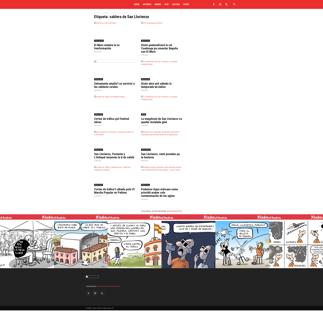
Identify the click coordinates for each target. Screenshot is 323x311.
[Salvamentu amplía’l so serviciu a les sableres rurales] (114, 70)
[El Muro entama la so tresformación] (114, 32)
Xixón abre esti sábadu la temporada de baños (156, 85)
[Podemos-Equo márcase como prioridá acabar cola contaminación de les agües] (161, 176)
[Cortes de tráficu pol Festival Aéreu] (114, 105)
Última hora (145, 41)
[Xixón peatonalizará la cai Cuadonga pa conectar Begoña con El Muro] (161, 32)
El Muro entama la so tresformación (107, 46)
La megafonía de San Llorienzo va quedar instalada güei (161, 120)
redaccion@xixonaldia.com (108, 286)
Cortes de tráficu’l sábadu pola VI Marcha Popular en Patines (114, 191)
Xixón (136, 4)
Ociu (167, 4)
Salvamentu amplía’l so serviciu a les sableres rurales (114, 85)
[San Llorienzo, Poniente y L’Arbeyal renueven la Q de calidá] (114, 141)
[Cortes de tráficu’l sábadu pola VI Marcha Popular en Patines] (114, 176)
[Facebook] (214, 4)
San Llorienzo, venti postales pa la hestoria (160, 155)
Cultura (176, 4)
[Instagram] (220, 4)
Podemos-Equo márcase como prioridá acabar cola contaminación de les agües (159, 193)
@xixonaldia (174, 211)
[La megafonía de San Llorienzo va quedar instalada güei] (161, 105)
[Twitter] (226, 4)
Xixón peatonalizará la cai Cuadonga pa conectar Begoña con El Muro (159, 48)
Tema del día (99, 41)
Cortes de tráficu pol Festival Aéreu (111, 120)
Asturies (147, 4)
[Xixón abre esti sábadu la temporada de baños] (161, 70)
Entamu (97, 13)
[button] (234, 4)
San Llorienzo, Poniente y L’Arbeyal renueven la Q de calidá (114, 155)
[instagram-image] (27, 241)
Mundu (158, 4)
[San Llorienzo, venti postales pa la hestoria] (161, 141)
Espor (186, 4)
